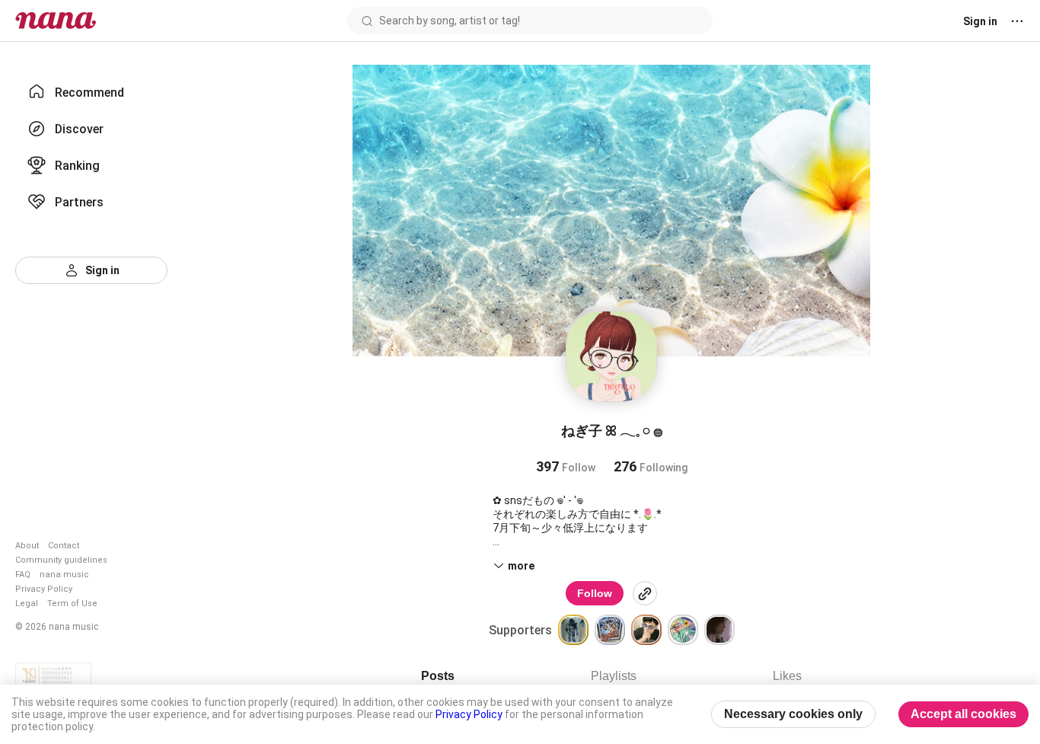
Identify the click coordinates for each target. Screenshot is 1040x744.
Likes (787, 675)
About (27, 546)
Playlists (613, 675)
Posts (438, 675)
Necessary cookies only (793, 713)
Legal (26, 603)
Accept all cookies (963, 713)
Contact (63, 546)
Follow (594, 593)
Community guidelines (61, 560)
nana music (64, 575)
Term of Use (72, 603)
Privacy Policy (43, 589)
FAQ (22, 575)
